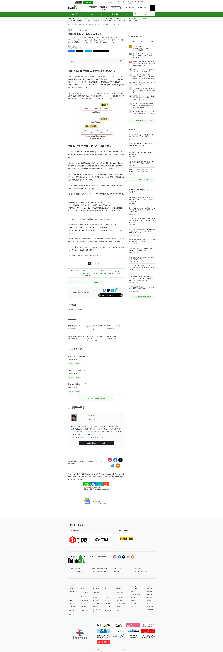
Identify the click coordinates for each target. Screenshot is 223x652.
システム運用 (72, 606)
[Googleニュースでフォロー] (128, 557)
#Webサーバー (105, 271)
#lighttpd (117, 271)
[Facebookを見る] (119, 557)
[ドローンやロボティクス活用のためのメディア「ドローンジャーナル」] (133, 637)
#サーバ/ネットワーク (89, 273)
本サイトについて (76, 568)
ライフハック (108, 610)
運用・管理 (107, 604)
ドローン (125, 3)
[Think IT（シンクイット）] (76, 561)
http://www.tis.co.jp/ (78, 437)
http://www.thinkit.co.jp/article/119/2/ (105, 76)
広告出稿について (142, 7)
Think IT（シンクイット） (76, 7)
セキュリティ (107, 606)
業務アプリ (71, 601)
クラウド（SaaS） (84, 601)
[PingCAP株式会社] (78, 539)
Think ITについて (130, 7)
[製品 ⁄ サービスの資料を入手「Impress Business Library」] (103, 637)
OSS (70, 604)
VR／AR (83, 604)
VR (114, 20)
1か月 (151, 41)
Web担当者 (120, 1)
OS (149, 18)
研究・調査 (140, 1)
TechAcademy (151, 606)
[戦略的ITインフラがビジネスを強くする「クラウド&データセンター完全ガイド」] (103, 626)
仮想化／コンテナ (121, 18)
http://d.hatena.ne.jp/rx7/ (94, 437)
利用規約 (137, 568)
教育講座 (129, 3)
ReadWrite (150, 609)
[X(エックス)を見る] (123, 557)
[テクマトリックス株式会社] (126, 538)
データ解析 (95, 601)
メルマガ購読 (93, 7)
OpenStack (89, 20)
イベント (150, 600)
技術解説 (150, 591)
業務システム (134, 591)
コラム (149, 603)
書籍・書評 (150, 594)
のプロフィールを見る (96, 443)
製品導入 (110, 2)
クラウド (112, 18)
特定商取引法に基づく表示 (99, 571)
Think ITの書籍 (127, 20)
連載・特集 (71, 18)
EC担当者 (125, 1)
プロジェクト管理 (121, 604)
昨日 (133, 41)
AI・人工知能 (72, 20)
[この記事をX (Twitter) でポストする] (108, 290)
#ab (111, 271)
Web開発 (119, 597)
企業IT (99, 2)
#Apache (86, 271)
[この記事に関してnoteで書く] (116, 290)
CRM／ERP (119, 601)
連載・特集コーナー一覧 (81, 24)
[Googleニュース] (112, 465)
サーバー (87, 18)
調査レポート (134, 597)
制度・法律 (71, 614)
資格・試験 (71, 610)
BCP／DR (83, 606)
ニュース (150, 588)
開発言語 (95, 597)
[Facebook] (115, 460)
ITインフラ (79, 18)
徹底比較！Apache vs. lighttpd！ (96, 24)
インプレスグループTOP (141, 571)
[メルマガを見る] (114, 557)
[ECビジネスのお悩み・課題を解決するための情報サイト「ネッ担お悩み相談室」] (103, 643)
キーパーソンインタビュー (137, 594)
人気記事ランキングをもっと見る (143, 121)
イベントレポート (98, 20)
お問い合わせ (117, 568)
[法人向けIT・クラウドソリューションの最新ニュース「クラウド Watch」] (103, 632)
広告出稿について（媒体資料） (100, 568)
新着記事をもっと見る (143, 180)
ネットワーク (95, 18)
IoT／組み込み (132, 18)
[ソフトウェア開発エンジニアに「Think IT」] (118, 626)
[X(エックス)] (120, 460)
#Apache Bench (95, 271)
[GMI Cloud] (101, 539)
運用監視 (95, 606)
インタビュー (108, 20)
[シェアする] (104, 290)
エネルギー (120, 3)
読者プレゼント (115, 7)
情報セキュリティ (134, 600)
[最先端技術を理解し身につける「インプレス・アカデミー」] (148, 637)
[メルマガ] (110, 460)
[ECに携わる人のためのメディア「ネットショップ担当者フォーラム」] (148, 632)
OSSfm (135, 20)
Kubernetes (81, 20)
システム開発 (142, 18)
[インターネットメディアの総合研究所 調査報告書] (148, 626)
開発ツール (107, 597)
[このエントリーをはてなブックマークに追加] (112, 290)
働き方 (118, 606)
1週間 (142, 41)
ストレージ (104, 18)
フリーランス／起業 (97, 610)
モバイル (107, 601)
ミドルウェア (120, 592)
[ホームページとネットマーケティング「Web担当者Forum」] (133, 626)
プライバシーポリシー (77, 571)
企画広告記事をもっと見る (143, 297)
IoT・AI (129, 1)
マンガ (119, 20)
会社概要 (116, 571)
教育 (118, 610)
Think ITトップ (71, 24)
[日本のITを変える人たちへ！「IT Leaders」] (118, 632)
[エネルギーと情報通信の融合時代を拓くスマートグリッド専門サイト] (133, 632)
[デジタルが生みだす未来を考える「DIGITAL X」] (118, 637)
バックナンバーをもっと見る (97, 398)
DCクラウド (134, 1)
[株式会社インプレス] (80, 634)
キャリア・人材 (84, 610)
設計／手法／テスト (84, 597)
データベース (72, 597)
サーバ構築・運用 (135, 603)
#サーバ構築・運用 (101, 273)
